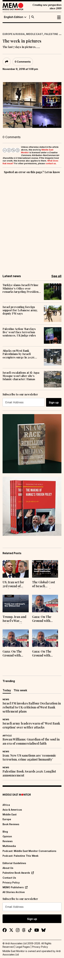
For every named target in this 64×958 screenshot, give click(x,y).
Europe (7, 819)
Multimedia (9, 846)
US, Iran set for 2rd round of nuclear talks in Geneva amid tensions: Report (14, 584)
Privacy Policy (11, 882)
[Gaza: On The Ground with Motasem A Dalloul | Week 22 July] (45, 603)
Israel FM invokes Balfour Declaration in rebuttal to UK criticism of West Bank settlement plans (32, 707)
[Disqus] (32, 221)
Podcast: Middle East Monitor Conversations (29, 850)
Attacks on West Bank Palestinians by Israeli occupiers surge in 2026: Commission (19, 354)
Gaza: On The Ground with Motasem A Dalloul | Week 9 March (43, 653)
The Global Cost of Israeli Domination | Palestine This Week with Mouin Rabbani (44, 584)
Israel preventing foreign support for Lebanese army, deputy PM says (20, 310)
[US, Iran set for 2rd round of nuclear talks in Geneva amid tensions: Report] (16, 569)
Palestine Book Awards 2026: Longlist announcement (29, 773)
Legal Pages (23, 946)
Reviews (8, 841)
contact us (50, 163)
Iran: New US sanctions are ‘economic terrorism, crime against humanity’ (29, 757)
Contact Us (9, 877)
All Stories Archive (14, 892)
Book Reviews (11, 824)
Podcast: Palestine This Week (20, 855)
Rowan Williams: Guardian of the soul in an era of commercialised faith (31, 741)
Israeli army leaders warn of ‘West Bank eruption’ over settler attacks (31, 725)
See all (56, 276)
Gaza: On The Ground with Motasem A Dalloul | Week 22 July (44, 619)
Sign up (54, 402)
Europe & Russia (14, 34)
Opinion (7, 836)
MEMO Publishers (13, 887)
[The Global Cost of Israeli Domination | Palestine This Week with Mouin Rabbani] (45, 569)
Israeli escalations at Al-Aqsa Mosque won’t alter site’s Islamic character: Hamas (21, 376)
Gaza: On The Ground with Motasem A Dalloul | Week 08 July (15, 653)
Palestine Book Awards (16, 872)
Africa (6, 804)
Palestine (51, 34)
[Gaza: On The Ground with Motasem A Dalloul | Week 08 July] (16, 638)
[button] (22, 95)
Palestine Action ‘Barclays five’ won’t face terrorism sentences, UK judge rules (19, 332)
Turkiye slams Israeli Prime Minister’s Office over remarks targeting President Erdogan (21, 288)
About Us (8, 867)
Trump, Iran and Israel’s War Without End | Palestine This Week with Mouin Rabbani (15, 619)
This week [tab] (20, 690)
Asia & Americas (12, 809)
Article (7, 735)
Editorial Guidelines (14, 863)
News (6, 699)
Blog (5, 831)
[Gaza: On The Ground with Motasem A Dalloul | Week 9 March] (45, 638)
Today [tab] (7, 690)
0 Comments (23, 61)
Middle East (34, 34)
